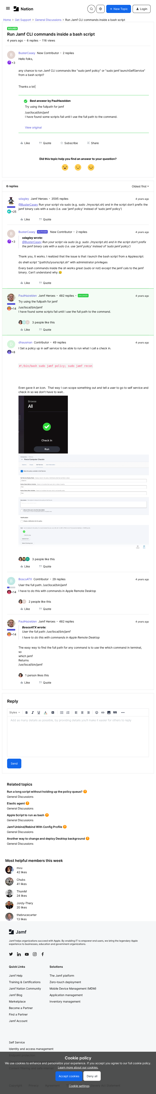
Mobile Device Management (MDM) (73, 988)
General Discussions (48, 19)
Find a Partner (18, 1014)
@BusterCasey (28, 204)
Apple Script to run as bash (25, 815)
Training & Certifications (24, 982)
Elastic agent (16, 803)
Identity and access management (31, 1048)
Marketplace (17, 1001)
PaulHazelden (27, 295)
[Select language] (100, 9)
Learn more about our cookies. (78, 1067)
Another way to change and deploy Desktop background (46, 838)
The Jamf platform (62, 975)
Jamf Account (18, 1021)
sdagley (23, 198)
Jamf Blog (15, 995)
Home (7, 19)
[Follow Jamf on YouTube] (27, 954)
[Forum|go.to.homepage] (23, 8)
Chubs (21, 879)
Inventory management (65, 1001)
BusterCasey (26, 53)
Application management (66, 995)
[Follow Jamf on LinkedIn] (19, 954)
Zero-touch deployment (65, 982)
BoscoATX (25, 579)
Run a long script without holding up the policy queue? (44, 791)
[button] (7, 9)
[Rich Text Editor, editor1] (78, 736)
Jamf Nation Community (25, 988)
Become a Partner (21, 1008)
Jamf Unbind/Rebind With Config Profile (34, 826)
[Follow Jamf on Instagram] (35, 954)
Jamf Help (16, 975)
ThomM (22, 891)
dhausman (25, 342)
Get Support (23, 19)
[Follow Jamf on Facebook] (43, 954)
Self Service (17, 1042)
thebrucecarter (27, 915)
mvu (19, 868)
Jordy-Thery (25, 903)
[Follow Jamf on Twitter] (11, 954)
